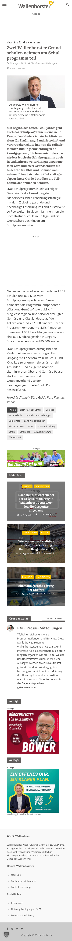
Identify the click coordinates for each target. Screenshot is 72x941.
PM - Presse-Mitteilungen (44, 63)
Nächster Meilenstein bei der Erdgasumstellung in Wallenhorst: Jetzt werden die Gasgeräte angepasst (36, 500)
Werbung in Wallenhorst (23, 881)
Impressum (17, 903)
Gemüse (50, 409)
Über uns (16, 875)
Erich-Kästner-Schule (30, 409)
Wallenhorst (15, 437)
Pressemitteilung (46, 426)
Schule (12, 431)
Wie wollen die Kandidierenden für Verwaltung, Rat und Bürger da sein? (36, 543)
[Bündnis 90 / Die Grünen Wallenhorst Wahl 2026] (36, 458)
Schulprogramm (42, 431)
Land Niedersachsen (34, 420)
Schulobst (25, 431)
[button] (6, 934)
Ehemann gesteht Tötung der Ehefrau (36, 586)
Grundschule (15, 415)
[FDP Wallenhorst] (36, 259)
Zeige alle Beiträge (54, 618)
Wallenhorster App (21, 887)
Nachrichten (42, 486)
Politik (44, 532)
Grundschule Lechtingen (38, 415)
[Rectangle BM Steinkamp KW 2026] (33, 731)
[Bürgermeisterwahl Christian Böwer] (33, 790)
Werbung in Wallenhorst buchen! (24, 814)
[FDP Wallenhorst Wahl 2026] (36, 23)
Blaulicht (27, 577)
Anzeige (27, 486)
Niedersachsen (16, 426)
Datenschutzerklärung (22, 915)
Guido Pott (14, 420)
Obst (30, 426)
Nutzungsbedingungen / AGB (26, 909)
